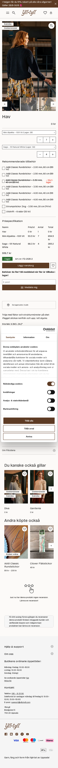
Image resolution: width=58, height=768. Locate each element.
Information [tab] (29, 337)
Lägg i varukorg (26, 265)
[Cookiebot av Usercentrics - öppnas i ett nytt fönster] (43, 330)
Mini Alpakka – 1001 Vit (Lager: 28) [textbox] (18, 132)
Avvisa (29, 436)
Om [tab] (47, 337)
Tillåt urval (29, 428)
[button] (11, 104)
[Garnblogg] (11, 734)
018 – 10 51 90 (18, 693)
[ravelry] (22, 734)
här (27, 678)
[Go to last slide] (4, 104)
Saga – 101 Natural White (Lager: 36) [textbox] (19, 147)
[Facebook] (6, 734)
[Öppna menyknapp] (7, 12)
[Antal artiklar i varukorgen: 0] (51, 13)
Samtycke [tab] (10, 337)
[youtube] (27, 734)
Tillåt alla (29, 420)
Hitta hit (7, 681)
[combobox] (29, 132)
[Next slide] (53, 104)
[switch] (51, 392)
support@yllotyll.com (20, 702)
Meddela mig (31, 287)
